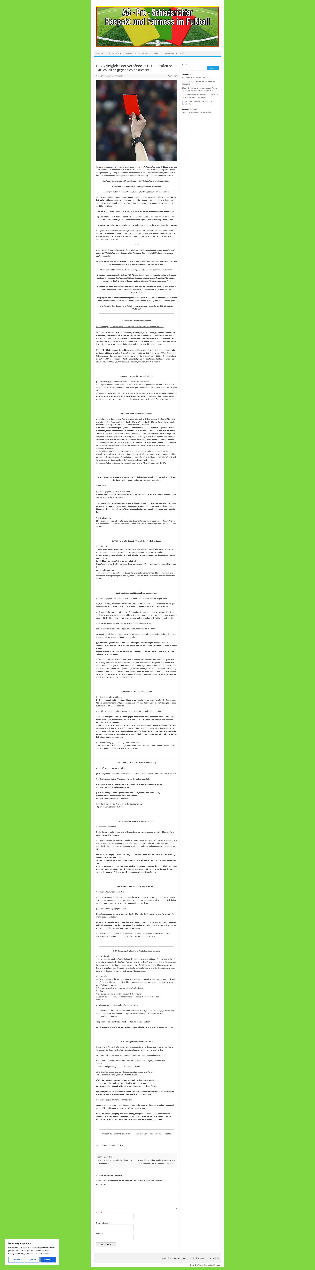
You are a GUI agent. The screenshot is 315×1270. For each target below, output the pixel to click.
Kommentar (101, 1184)
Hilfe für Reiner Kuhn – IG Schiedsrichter (196, 77)
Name (99, 1213)
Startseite (100, 53)
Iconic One (194, 1265)
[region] (32, 1252)
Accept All (48, 1260)
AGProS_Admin (105, 76)
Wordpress (217, 1265)
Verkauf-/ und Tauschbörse (137, 53)
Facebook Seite (115, 53)
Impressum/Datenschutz (174, 53)
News (106, 1145)
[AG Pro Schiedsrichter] (157, 46)
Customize (16, 1260)
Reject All (32, 1260)
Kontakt (156, 53)
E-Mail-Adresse (102, 1223)
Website (99, 1233)
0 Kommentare (172, 76)
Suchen (184, 64)
